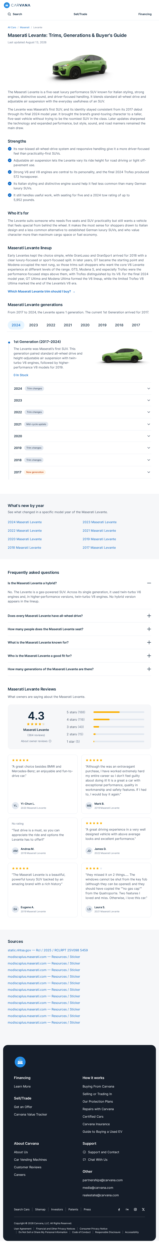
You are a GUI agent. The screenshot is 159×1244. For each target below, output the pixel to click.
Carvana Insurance (96, 1124)
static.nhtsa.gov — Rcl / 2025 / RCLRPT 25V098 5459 (48, 950)
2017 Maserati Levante (99, 547)
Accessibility (132, 1232)
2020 (85, 325)
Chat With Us (97, 1160)
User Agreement (22, 1228)
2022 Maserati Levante (25, 530)
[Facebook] (119, 1209)
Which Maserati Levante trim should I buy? (39, 291)
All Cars (12, 27)
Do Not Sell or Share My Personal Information (43, 1232)
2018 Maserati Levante (24, 547)
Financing (145, 14)
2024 (16, 325)
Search (17, 14)
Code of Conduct (81, 1232)
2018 (119, 325)
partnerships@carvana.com (103, 1180)
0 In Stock (21, 375)
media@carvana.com (98, 1188)
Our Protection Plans (98, 1101)
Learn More (22, 1086)
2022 (51, 325)
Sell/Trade (80, 14)
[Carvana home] (17, 5)
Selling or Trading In (97, 1094)
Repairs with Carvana (98, 1109)
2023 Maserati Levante (100, 522)
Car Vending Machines (30, 1160)
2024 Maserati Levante (25, 522)
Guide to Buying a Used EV (102, 1131)
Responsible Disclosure (107, 1232)
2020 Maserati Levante (25, 539)
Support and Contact (103, 1152)
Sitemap (40, 1209)
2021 (68, 325)
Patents (73, 1209)
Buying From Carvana (98, 1086)
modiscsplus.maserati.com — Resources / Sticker (44, 957)
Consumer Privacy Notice (93, 1228)
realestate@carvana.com (101, 1195)
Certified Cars (93, 1116)
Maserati (24, 27)
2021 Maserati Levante (99, 530)
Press (87, 1209)
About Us (21, 1152)
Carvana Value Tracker (30, 1114)
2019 (102, 325)
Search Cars (21, 1209)
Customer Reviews (27, 1167)
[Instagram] (135, 1209)
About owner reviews (34, 741)
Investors (57, 1209)
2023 (33, 325)
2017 (136, 325)
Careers (19, 1175)
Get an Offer (23, 1107)
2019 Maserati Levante (99, 539)
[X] (143, 1209)
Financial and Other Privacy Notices (55, 1228)
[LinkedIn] (127, 1209)
